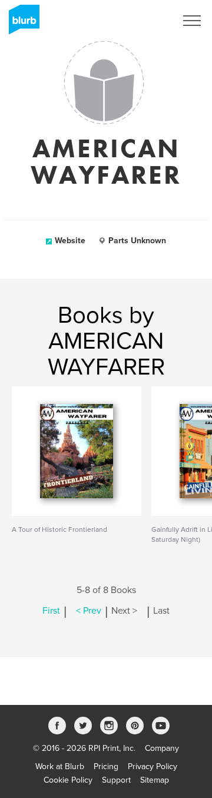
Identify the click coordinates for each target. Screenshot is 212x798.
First (51, 611)
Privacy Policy (152, 766)
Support (116, 780)
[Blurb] (20, 23)
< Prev (88, 611)
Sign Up (146, 20)
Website (70, 241)
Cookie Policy (68, 780)
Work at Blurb (59, 766)
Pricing (106, 766)
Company (162, 748)
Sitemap (154, 780)
